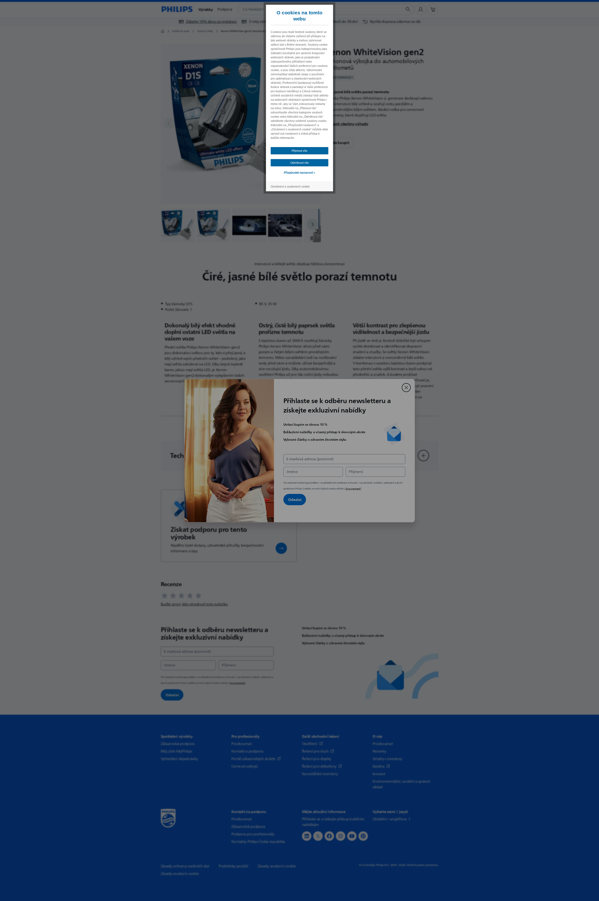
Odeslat (295, 499)
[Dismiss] (406, 387)
